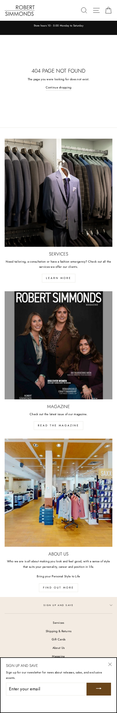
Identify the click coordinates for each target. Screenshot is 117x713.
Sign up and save (59, 605)
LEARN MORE (58, 278)
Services (58, 622)
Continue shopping (59, 87)
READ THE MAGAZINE (58, 425)
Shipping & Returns (59, 631)
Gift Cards (59, 639)
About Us (58, 648)
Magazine (58, 656)
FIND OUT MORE (58, 588)
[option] (58, 25)
